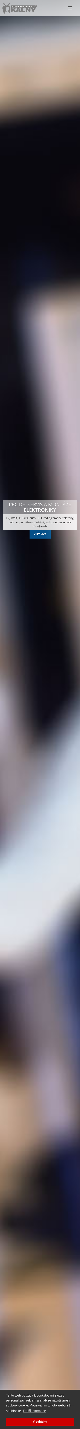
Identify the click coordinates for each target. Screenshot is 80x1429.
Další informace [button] (34, 1411)
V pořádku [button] (40, 1421)
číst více (40, 534)
